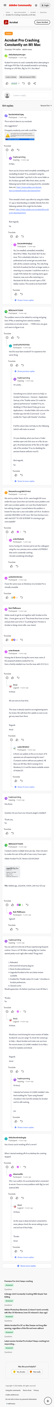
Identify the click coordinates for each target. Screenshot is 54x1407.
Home (8, 12)
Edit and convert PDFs (27, 77)
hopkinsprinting (19, 157)
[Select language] (36, 5)
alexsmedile (18, 1174)
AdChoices (11, 1404)
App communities (20, 12)
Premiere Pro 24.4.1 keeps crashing (18, 1281)
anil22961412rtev (15, 577)
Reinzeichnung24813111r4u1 (20, 491)
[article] (27, 132)
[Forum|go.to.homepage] (20, 5)
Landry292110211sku (21, 344)
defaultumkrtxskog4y (17, 1137)
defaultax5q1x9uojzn (17, 54)
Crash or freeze (11, 77)
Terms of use (27, 1390)
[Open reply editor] (27, 95)
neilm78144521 (23, 747)
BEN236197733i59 (16, 310)
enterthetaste (18, 539)
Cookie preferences (12, 1395)
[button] (5, 6)
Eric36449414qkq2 (24, 243)
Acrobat (33, 12)
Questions (43, 12)
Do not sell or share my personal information (21, 1399)
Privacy (36, 1390)
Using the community (13, 1390)
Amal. (15, 685)
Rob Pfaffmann (15, 608)
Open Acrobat (42, 22)
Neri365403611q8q (16, 114)
